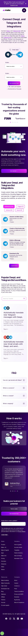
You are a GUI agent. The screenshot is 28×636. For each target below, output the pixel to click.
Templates (16, 550)
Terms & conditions (19, 591)
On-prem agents (5, 605)
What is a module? (8, 395)
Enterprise (3, 564)
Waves (3, 569)
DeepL (8, 31)
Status (2, 566)
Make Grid (3, 555)
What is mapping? (8, 403)
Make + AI (3, 547)
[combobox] (6, 66)
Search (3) (19, 210)
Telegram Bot (16, 31)
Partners (3, 599)
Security (3, 602)
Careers (16, 583)
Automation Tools (18, 558)
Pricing (3, 558)
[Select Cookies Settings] (2, 633)
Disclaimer (16, 597)
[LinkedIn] (18, 619)
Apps (2, 553)
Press (15, 588)
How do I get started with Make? (12, 380)
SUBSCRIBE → (5, 534)
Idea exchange (18, 555)
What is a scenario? (8, 388)
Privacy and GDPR (18, 594)
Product (3, 544)
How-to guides (18, 544)
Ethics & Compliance (19, 602)
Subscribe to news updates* (9, 520)
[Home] (6, 10)
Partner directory (18, 553)
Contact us (16, 585)
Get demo (3, 561)
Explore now (14, 5)
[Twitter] (14, 619)
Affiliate (3, 597)
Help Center (4, 585)
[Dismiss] (26, 3)
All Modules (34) (9, 206)
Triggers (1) (20, 206)
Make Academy (5, 580)
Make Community (5, 583)
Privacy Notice (21, 531)
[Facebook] (6, 619)
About (15, 580)
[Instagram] (10, 619)
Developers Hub (5, 588)
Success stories (18, 547)
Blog (2, 591)
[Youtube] (22, 619)
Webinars (3, 594)
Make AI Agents (5, 550)
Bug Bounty (17, 599)
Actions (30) (9, 210)
